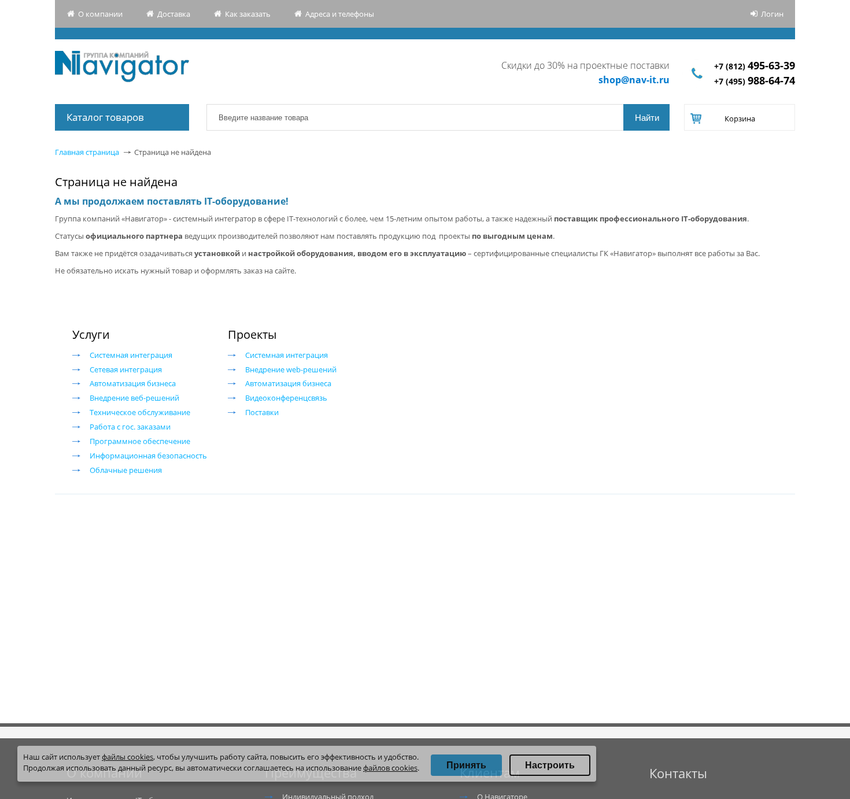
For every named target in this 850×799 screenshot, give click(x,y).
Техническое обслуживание (140, 412)
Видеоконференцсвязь (286, 398)
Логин (772, 14)
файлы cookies (127, 757)
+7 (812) (754, 66)
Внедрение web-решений (291, 369)
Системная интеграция (131, 355)
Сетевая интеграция (126, 369)
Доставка (173, 14)
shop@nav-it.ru (634, 79)
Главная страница (87, 152)
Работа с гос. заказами (130, 426)
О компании (100, 14)
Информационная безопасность (148, 455)
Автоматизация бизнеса (133, 383)
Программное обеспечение (140, 441)
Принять (466, 765)
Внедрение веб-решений (134, 398)
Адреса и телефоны (339, 14)
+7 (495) (754, 81)
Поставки (262, 412)
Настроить (550, 765)
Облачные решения (126, 470)
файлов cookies (390, 768)
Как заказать (248, 14)
